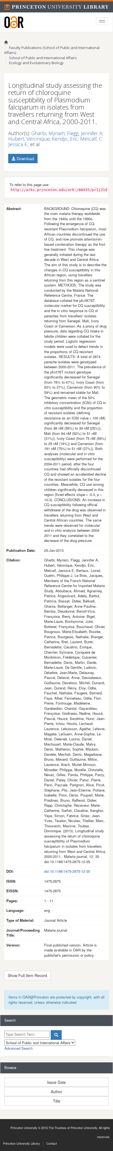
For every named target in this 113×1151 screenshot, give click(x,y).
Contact (51, 1143)
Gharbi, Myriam (48, 133)
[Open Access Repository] (14, 22)
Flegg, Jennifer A (84, 133)
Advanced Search (18, 1048)
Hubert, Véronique (29, 138)
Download (25, 158)
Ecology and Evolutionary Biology (36, 62)
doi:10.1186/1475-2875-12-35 (67, 871)
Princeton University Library (21, 1143)
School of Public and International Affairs (43, 57)
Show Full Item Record (27, 975)
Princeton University (23, 1127)
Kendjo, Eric (65, 138)
